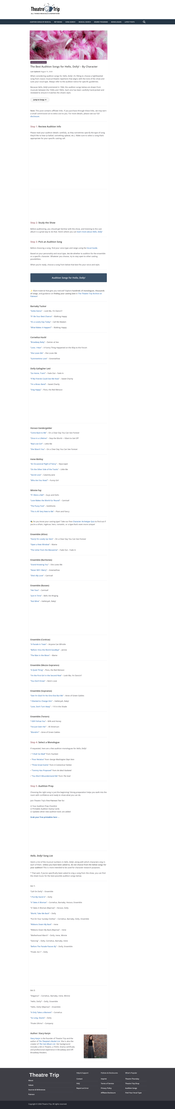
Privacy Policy (106, 1088)
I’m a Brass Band (38, 384)
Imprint (104, 1079)
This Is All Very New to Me (42, 511)
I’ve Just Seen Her (38, 726)
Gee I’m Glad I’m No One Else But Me (47, 695)
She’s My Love (37, 575)
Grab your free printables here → (45, 817)
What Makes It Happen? (41, 327)
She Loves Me (37, 353)
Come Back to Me (38, 433)
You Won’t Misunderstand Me (45, 776)
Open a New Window (40, 544)
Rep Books (58, 22)
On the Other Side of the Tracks (44, 469)
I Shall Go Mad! (38, 754)
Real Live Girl (36, 444)
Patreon (31, 1094)
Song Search (70, 22)
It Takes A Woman (38, 902)
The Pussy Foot (37, 506)
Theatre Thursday (132, 1079)
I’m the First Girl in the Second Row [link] (46, 675)
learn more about (89, 231)
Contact (79, 1079)
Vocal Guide (92, 248)
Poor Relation (38, 759)
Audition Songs (131, 1088)
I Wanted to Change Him (41, 701)
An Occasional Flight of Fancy (43, 464)
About (30, 1080)
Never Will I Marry (38, 570)
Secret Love (36, 475)
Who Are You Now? (39, 480)
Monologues (116, 22)
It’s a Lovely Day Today (40, 322)
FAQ (78, 1083)
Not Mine (35, 601)
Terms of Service (107, 1083)
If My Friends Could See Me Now (45, 378)
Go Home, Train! (38, 373)
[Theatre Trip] (44, 1073)
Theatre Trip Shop (132, 1083)
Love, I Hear (36, 347)
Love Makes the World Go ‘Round (45, 500)
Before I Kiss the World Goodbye (45, 650)
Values (31, 1085)
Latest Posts (130, 22)
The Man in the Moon (40, 655)
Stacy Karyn (35, 1038)
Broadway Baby (37, 342)
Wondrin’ (35, 732)
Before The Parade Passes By (43, 946)
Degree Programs (101, 22)
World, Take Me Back (40, 913)
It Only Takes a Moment (41, 1012)
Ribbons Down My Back (41, 924)
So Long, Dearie (37, 1018)
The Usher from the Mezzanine (44, 550)
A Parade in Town (38, 644)
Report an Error (82, 1088)
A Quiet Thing (37, 670)
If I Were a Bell (37, 495)
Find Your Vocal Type (133, 1093)
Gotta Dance (36, 311)
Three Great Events (40, 765)
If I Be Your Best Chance (41, 316)
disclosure (34, 116)
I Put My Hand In (38, 897)
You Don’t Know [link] (38, 681)
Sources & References (36, 1090)
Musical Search (85, 22)
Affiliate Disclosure (108, 1093)
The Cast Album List (47, 1044)
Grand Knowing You (39, 564)
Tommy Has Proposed (41, 770)
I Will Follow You (38, 721)
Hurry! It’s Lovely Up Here (42, 539)
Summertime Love (39, 358)
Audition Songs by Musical (40, 22)
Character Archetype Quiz (84, 521)
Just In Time (36, 595)
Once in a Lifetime (39, 438)
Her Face (34, 590)
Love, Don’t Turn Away (40, 706)
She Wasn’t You (37, 449)
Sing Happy (36, 389)
